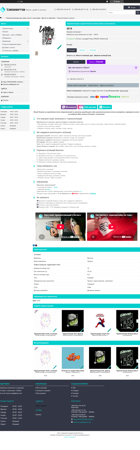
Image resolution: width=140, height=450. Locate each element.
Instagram (75, 390)
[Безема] (12, 12)
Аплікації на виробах (43, 390)
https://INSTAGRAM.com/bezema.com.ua (14, 82)
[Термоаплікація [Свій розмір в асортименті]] (127, 321)
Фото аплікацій (41, 388)
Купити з (92, 62)
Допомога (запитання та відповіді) (12, 388)
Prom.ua (80, 433)
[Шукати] (138, 13)
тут (81, 191)
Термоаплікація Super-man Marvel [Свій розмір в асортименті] (100, 335)
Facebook (75, 393)
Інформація (6, 41)
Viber (74, 388)
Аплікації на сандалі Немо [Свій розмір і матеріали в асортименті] (72, 372)
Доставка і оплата (8, 47)
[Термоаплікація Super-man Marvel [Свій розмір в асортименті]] (100, 321)
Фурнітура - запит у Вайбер (12, 35)
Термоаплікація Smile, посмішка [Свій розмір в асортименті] (45, 334)
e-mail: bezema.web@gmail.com (11, 393)
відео (56, 187)
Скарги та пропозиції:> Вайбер (11, 390)
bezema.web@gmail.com (11, 84)
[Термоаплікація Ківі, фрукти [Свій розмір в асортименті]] (73, 321)
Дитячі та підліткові (48, 18)
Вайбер (93, 193)
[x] (36, 246)
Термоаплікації (7, 28)
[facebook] (34, 246)
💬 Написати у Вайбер (10, 51)
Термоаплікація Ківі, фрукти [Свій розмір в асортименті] (73, 334)
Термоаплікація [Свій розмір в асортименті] (127, 334)
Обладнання (6, 38)
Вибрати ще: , (89, 55)
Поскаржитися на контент (64, 435)
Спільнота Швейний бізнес (11, 44)
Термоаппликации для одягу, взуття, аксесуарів (23, 18)
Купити (76, 62)
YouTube (75, 396)
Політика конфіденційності (81, 435)
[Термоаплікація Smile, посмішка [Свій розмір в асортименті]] (45, 321)
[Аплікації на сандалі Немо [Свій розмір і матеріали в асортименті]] (73, 358)
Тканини (5, 32)
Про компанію (41, 393)
